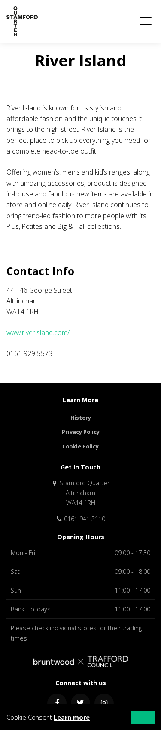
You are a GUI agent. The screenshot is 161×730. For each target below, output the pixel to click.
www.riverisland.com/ (38, 332)
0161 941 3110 (83, 519)
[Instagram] (104, 703)
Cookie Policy (80, 446)
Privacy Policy (81, 432)
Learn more (72, 717)
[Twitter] (80, 703)
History (80, 417)
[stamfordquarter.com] (22, 21)
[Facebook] (57, 703)
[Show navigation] (146, 21)
